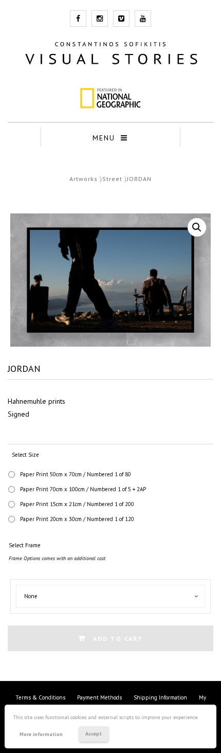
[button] (197, 227)
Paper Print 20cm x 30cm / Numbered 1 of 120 (77, 519)
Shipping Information (160, 697)
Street (112, 179)
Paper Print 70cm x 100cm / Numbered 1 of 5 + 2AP (83, 489)
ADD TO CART (118, 638)
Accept (93, 733)
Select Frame (25, 545)
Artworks (83, 179)
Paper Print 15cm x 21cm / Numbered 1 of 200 (77, 504)
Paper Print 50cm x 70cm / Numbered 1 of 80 (75, 474)
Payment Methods (99, 697)
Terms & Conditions (40, 697)
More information (41, 734)
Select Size (25, 454)
